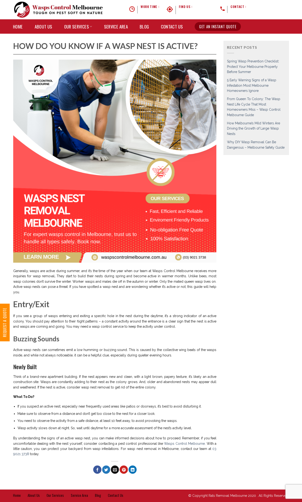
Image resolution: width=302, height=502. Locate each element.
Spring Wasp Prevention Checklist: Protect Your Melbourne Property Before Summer (253, 66)
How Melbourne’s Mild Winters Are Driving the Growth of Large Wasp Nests (253, 128)
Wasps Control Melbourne (184, 443)
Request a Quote (5, 322)
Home (18, 26)
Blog (144, 26)
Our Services (76, 26)
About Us (43, 26)
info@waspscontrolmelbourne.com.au (260, 12)
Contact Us (172, 26)
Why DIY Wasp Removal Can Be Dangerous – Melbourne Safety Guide (256, 144)
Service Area (116, 26)
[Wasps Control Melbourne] (58, 9)
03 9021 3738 (257, 6)
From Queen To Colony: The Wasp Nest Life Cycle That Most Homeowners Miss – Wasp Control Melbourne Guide (254, 107)
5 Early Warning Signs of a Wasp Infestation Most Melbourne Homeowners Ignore (251, 85)
